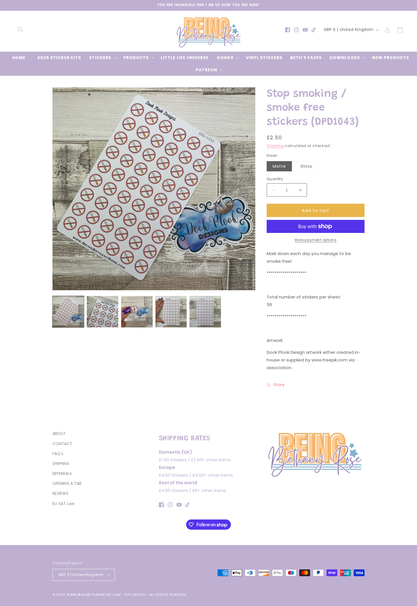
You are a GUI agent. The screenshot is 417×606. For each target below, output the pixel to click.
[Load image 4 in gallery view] (171, 311)
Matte (279, 166)
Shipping (275, 145)
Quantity (275, 179)
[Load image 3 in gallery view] (137, 311)
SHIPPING (60, 463)
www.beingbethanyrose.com (94, 594)
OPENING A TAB (66, 483)
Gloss (306, 166)
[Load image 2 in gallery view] (102, 311)
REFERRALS (62, 473)
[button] (20, 30)
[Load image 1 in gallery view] (68, 311)
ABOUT (59, 433)
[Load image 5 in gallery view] (205, 311)
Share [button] (279, 385)
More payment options (315, 239)
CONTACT (62, 444)
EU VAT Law (63, 503)
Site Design (135, 594)
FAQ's (57, 453)
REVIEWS (60, 493)
